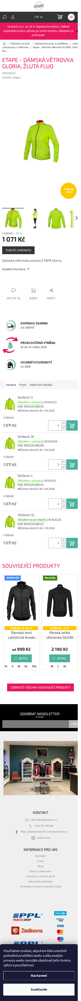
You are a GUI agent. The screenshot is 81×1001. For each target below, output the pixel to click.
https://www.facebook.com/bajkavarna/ (44, 832)
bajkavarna (43, 838)
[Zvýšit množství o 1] (63, 422)
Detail (23, 658)
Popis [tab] (23, 385)
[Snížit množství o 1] (63, 427)
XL (26, 666)
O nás (40, 861)
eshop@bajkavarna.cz (44, 820)
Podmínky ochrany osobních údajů (40, 886)
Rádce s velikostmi (40, 871)
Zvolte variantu (18, 250)
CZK (36, 17)
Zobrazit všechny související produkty (40, 687)
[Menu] (71, 17)
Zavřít (25, 282)
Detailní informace (13, 269)
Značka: (11, 77)
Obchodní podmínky (41, 881)
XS (5, 666)
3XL (34, 666)
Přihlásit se (74, 724)
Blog (40, 866)
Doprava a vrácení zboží (40, 876)
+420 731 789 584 (43, 826)
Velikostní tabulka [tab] (41, 385)
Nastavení (39, 975)
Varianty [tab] (11, 385)
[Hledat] (4, 17)
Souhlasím (39, 989)
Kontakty (40, 856)
